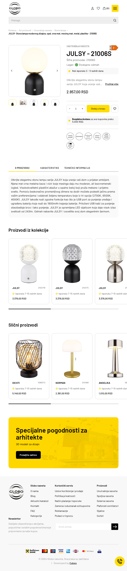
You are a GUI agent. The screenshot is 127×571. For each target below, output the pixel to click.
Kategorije (36, 516)
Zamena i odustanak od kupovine (72, 506)
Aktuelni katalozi (39, 501)
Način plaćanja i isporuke (68, 501)
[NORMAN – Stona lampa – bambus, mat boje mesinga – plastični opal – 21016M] (72, 358)
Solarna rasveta (105, 501)
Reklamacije (61, 511)
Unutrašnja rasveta (78, 46)
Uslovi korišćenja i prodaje (69, 491)
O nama (34, 491)
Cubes (73, 563)
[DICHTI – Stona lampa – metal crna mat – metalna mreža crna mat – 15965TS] (28, 358)
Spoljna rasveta (105, 496)
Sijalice (101, 511)
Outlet (100, 516)
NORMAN (60, 382)
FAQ (33, 511)
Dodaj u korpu (98, 108)
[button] (114, 20)
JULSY (16, 287)
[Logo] (15, 8)
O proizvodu (22, 168)
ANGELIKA (104, 382)
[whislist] (114, 108)
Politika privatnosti (65, 496)
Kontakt (35, 506)
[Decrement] (82, 108)
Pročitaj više (111, 83)
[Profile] (92, 8)
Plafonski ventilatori (107, 506)
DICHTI (16, 382)
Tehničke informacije (77, 168)
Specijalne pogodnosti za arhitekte (51, 433)
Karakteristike (49, 168)
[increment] (69, 108)
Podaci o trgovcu (64, 516)
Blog (33, 496)
